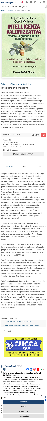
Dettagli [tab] (38, 166)
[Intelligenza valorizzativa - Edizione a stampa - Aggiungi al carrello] (43, 135)
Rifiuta (23, 406)
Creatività (10, 10)
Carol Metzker (28, 84)
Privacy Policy (23, 416)
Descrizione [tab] (10, 166)
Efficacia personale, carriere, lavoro (18, 322)
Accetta (23, 402)
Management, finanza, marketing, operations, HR (22, 325)
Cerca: (3, 7)
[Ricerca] (45, 6)
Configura (23, 411)
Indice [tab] (25, 166)
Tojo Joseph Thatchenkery (11, 84)
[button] (21, 2)
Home (3, 10)
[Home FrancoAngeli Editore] (8, 2)
